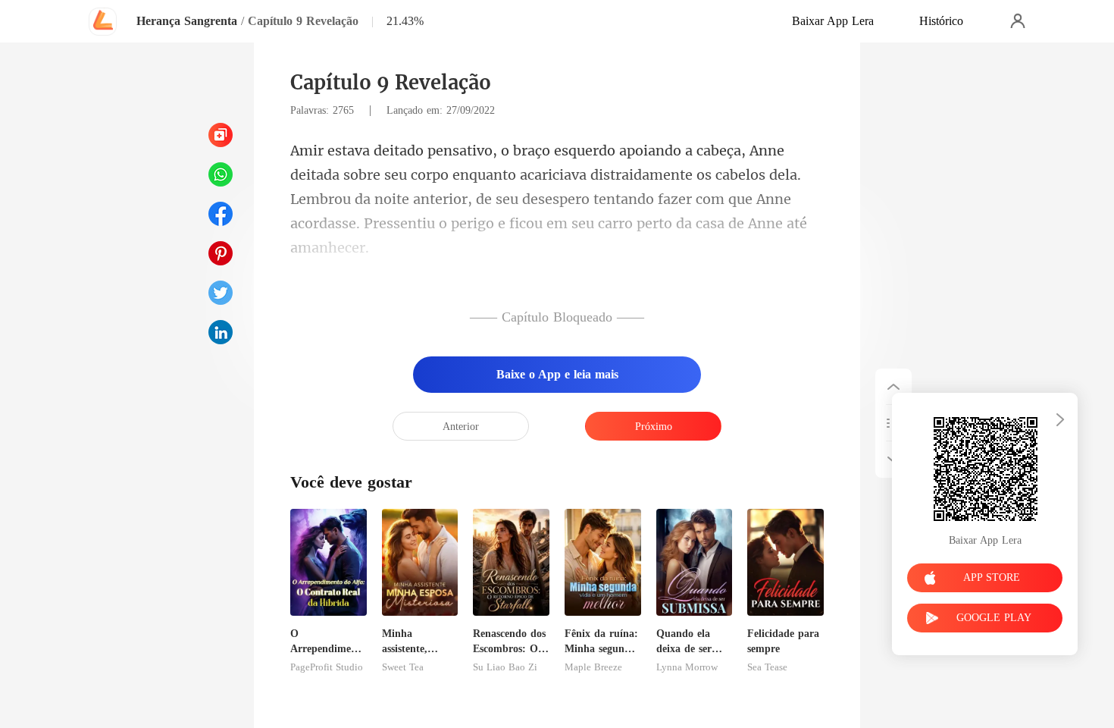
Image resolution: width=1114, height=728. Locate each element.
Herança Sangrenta (186, 20)
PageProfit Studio (326, 667)
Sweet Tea (403, 667)
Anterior (461, 426)
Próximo (653, 426)
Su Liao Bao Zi (505, 667)
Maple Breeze (593, 667)
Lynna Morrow (687, 667)
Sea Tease (767, 667)
